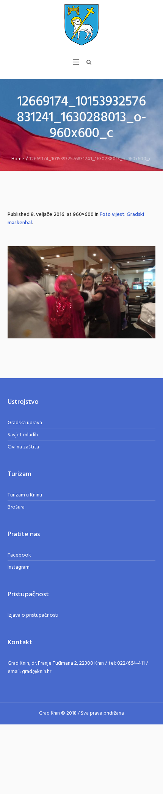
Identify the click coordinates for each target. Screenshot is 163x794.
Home (17, 159)
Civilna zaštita (23, 447)
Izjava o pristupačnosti (33, 615)
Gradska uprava (25, 423)
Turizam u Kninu (25, 495)
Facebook (19, 555)
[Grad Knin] (81, 24)
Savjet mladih (23, 435)
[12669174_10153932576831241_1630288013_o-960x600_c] (81, 292)
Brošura (16, 507)
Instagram (19, 567)
